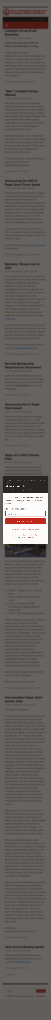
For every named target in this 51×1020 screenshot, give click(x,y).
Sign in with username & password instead (25, 529)
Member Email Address (16, 509)
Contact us (32, 537)
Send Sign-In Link (25, 521)
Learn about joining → (31, 535)
